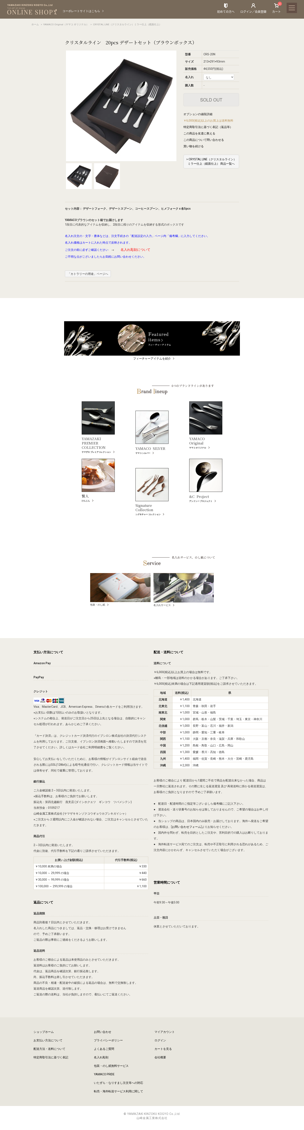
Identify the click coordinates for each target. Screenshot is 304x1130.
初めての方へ (226, 11)
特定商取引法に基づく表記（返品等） (208, 127)
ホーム (35, 24)
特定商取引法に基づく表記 (51, 1057)
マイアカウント (164, 1031)
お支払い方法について (48, 1040)
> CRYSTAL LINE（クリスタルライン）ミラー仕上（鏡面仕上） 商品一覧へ (211, 161)
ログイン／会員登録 (253, 11)
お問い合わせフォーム (186, 826)
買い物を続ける (193, 146)
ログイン (160, 1040)
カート (276, 8)
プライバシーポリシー (108, 1040)
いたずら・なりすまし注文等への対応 (118, 1082)
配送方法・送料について (49, 1048)
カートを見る (163, 1048)
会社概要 (160, 1057)
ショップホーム (44, 1031)
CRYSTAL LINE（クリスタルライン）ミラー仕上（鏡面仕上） (127, 24)
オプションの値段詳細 (197, 114)
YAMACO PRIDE (104, 1074)
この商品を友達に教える (199, 133)
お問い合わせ (102, 1031)
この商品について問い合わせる (203, 139)
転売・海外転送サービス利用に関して (118, 1091)
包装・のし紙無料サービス (111, 1065)
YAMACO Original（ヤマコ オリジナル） (66, 24)
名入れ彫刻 (101, 1057)
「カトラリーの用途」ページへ (88, 273)
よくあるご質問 (104, 1048)
